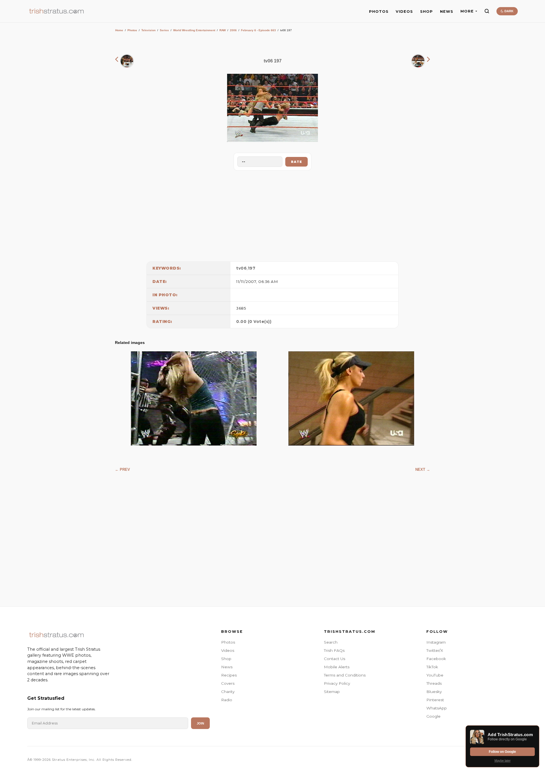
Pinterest (435, 700)
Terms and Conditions (345, 675)
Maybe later (502, 760)
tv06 (241, 268)
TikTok (432, 667)
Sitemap (332, 691)
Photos (132, 30)
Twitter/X (434, 650)
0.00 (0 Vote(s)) (253, 321)
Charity (227, 691)
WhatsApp (436, 708)
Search (331, 642)
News (226, 667)
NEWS (446, 11)
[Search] (486, 11)
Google (433, 716)
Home (119, 30)
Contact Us (334, 658)
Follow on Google (502, 752)
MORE (467, 11)
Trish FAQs (334, 650)
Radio (226, 700)
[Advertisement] (272, 214)
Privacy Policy (337, 683)
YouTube (434, 675)
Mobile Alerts (336, 667)
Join (200, 723)
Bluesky (434, 691)
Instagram (436, 642)
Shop (226, 658)
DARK (508, 11)
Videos (227, 650)
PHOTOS (379, 11)
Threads (434, 683)
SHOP (426, 11)
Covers (227, 683)
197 (251, 268)
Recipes (229, 675)
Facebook (436, 658)
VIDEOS (404, 11)
